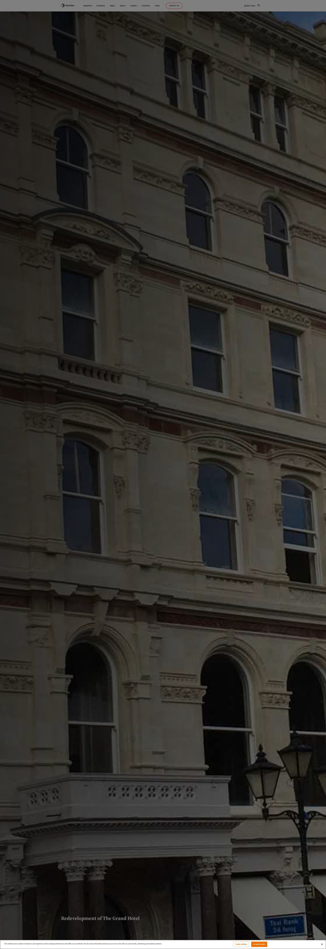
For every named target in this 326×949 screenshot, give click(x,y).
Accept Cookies (259, 944)
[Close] (322, 944)
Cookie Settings (241, 944)
